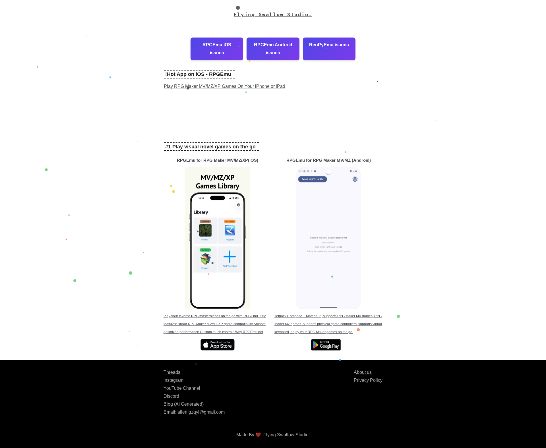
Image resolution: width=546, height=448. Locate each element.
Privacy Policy (368, 380)
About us (363, 372)
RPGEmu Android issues (273, 48)
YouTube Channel (182, 388)
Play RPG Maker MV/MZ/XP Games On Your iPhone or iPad (224, 86)
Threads (172, 372)
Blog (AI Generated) (184, 404)
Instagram (173, 380)
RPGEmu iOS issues (216, 48)
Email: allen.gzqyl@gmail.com (194, 412)
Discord (171, 396)
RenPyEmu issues (329, 44)
